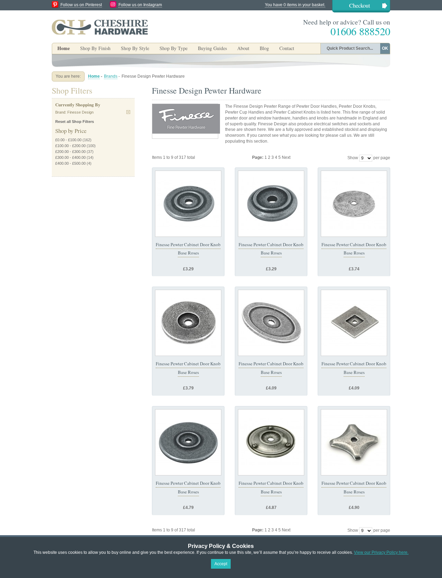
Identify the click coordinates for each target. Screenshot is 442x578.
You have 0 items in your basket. (295, 4)
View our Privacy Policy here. (381, 552)
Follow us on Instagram (140, 4)
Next (286, 157)
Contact (286, 48)
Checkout (359, 5)
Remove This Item (128, 112)
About (243, 48)
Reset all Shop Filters (74, 121)
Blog (264, 48)
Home (63, 48)
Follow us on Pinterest (81, 4)
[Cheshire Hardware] (100, 26)
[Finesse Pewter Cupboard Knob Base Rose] (271, 442)
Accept (220, 563)
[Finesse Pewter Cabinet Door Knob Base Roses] (188, 204)
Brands (110, 76)
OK (385, 48)
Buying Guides (212, 48)
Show (352, 157)
